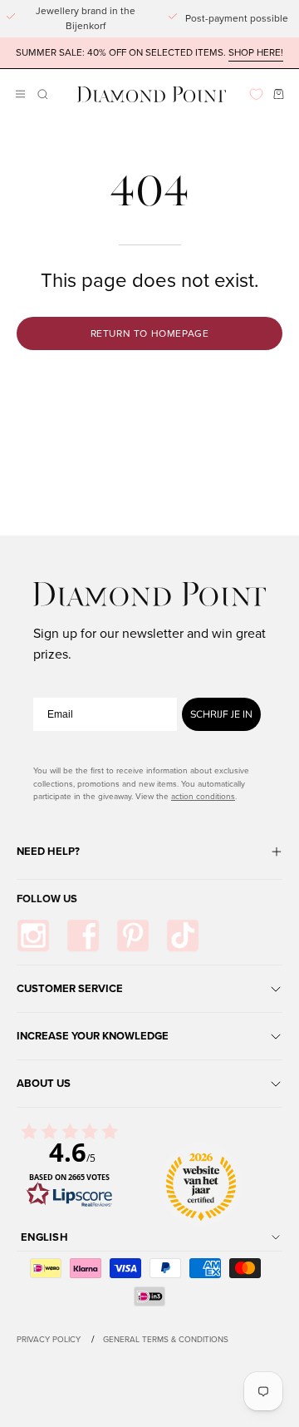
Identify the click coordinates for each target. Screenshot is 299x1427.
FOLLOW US (47, 898)
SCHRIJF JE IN (221, 714)
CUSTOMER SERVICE (70, 988)
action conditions (203, 796)
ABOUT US (44, 1083)
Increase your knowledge (93, 1036)
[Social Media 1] (33, 935)
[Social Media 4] (182, 935)
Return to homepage (150, 333)
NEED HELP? (48, 851)
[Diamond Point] (152, 94)
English (44, 1237)
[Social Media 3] (133, 935)
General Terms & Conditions (165, 1339)
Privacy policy (49, 1339)
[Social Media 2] (83, 935)
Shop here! (255, 53)
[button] (41, 94)
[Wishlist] (256, 94)
